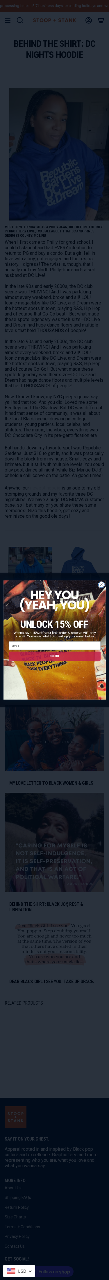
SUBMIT (54, 656)
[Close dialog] (101, 585)
